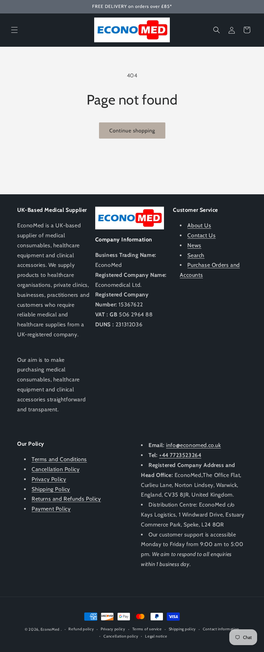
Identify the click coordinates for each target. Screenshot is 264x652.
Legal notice (156, 636)
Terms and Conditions (59, 459)
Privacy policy (113, 629)
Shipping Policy (51, 489)
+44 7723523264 (180, 455)
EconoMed (50, 629)
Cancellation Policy (55, 469)
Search (196, 255)
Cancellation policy (120, 636)
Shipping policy (182, 629)
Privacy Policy (49, 479)
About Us (199, 225)
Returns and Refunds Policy (66, 499)
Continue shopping (132, 131)
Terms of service (147, 629)
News (194, 245)
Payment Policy (51, 509)
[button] (14, 29)
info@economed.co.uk (193, 445)
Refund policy (81, 629)
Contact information (221, 629)
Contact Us (201, 235)
